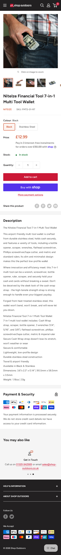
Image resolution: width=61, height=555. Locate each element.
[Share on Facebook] (37, 206)
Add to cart (30, 176)
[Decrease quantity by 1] (19, 165)
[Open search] (42, 5)
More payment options (30, 194)
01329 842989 (24, 464)
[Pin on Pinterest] (43, 206)
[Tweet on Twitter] (49, 206)
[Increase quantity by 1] (36, 165)
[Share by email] (55, 206)
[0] (55, 5)
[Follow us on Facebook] (5, 516)
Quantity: (8, 165)
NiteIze (7, 109)
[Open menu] (5, 5)
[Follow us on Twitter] (11, 516)
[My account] (48, 5)
